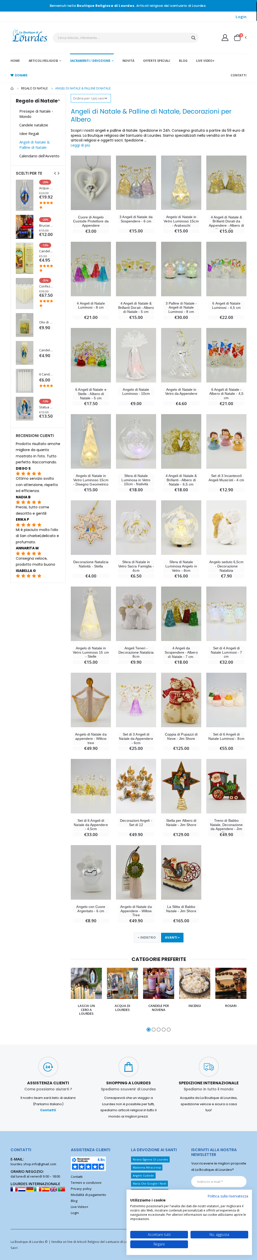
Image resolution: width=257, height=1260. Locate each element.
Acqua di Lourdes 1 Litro (46, 188)
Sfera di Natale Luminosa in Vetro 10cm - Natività (135, 480)
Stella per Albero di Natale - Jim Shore (181, 822)
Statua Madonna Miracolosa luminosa (46, 407)
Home (15, 61)
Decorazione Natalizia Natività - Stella (90, 564)
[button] (239, 37)
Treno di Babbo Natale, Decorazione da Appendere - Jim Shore (226, 826)
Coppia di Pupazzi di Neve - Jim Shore (181, 736)
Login (241, 16)
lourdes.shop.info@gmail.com (33, 1164)
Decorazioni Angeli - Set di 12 (136, 822)
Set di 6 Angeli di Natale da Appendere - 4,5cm (91, 824)
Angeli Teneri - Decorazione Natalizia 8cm (135, 652)
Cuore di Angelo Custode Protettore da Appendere (90, 221)
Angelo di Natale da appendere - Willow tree (90, 738)
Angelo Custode (143, 1175)
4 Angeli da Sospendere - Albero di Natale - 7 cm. (181, 652)
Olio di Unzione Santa (46, 322)
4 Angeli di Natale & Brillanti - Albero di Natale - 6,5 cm (181, 480)
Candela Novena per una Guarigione (46, 350)
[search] (193, 38)
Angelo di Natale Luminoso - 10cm (136, 391)
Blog (183, 61)
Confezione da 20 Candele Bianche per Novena (46, 286)
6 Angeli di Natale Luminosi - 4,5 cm (226, 305)
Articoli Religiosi (43, 61)
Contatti (238, 75)
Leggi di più (80, 145)
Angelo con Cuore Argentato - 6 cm (90, 909)
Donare (21, 75)
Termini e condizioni (86, 1182)
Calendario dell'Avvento (39, 155)
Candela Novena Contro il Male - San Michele (46, 251)
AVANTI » (172, 937)
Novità (128, 61)
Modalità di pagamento (88, 1194)
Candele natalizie (33, 124)
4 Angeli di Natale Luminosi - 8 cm (91, 305)
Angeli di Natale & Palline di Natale (34, 144)
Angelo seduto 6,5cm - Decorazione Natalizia (226, 566)
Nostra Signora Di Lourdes (150, 1159)
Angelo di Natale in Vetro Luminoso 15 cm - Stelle (91, 652)
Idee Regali (29, 133)
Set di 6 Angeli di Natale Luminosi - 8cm (226, 736)
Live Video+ (205, 61)
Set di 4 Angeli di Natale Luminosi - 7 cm (226, 652)
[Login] (225, 37)
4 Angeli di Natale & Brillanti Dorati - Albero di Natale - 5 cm (136, 307)
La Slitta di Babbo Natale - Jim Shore (181, 909)
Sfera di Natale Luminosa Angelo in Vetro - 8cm (181, 566)
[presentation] (68, 1000)
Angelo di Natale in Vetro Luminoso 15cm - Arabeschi (181, 221)
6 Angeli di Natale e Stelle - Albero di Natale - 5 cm (90, 393)
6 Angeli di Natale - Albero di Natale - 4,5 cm (226, 393)
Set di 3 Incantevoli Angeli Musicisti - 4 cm (226, 478)
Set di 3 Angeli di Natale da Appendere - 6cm (136, 738)
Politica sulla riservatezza (228, 1196)
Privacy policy (81, 1188)
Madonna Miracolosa (147, 1167)
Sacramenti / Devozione (90, 61)
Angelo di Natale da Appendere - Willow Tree (136, 911)
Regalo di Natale (34, 88)
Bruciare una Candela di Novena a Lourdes (46, 225)
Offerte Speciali (156, 61)
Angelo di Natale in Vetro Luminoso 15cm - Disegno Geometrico (90, 480)
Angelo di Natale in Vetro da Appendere (181, 391)
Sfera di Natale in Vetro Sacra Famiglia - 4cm (136, 566)
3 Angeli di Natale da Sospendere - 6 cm (135, 219)
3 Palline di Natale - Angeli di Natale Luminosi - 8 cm (181, 307)
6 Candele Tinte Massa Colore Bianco (46, 374)
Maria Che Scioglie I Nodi (149, 1183)
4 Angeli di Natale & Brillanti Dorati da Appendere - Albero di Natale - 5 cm (226, 223)
